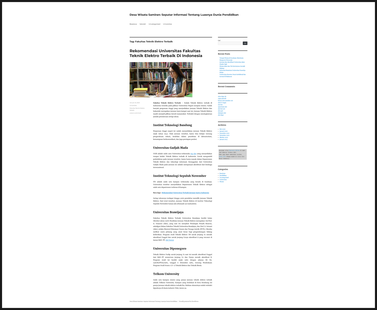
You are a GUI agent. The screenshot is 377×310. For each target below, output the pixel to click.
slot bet (220, 105)
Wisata (222, 182)
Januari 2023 (223, 139)
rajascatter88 (222, 98)
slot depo (221, 115)
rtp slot (193, 154)
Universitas (167, 24)
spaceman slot (222, 107)
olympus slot (222, 113)
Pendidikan (223, 175)
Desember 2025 (224, 133)
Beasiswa (133, 24)
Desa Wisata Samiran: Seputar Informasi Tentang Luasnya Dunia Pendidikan (184, 14)
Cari (219, 40)
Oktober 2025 (224, 137)
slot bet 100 (221, 109)
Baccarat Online (234, 150)
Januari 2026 (224, 131)
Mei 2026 (222, 129)
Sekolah (143, 24)
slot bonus (170, 240)
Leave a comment (135, 113)
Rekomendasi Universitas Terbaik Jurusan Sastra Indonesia (185, 193)
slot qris (220, 111)
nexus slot (222, 156)
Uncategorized (154, 24)
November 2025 (224, 135)
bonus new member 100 (225, 101)
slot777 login (222, 103)
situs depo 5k (222, 96)
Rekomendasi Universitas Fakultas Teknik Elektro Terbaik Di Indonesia (166, 53)
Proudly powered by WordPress (189, 301)
